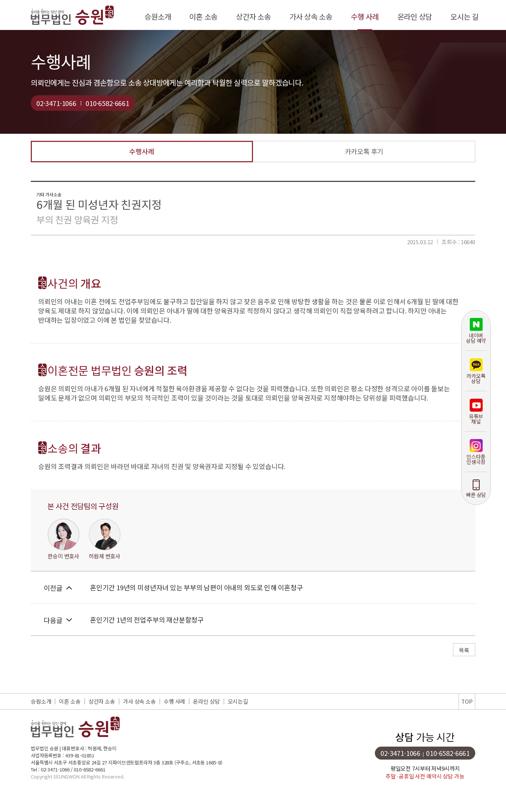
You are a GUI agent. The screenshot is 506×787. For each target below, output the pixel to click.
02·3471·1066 (56, 103)
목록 (464, 650)
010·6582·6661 (107, 103)
